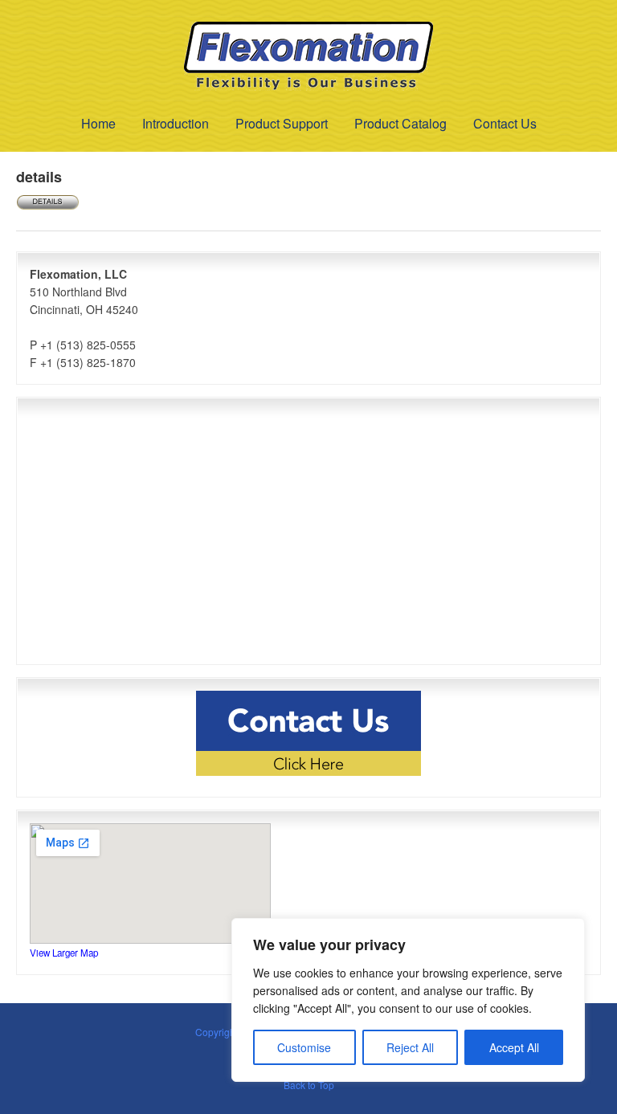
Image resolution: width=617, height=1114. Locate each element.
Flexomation (308, 56)
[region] (408, 1000)
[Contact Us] (308, 733)
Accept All (514, 1047)
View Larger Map (64, 952)
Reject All (410, 1047)
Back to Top (309, 1085)
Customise (304, 1047)
